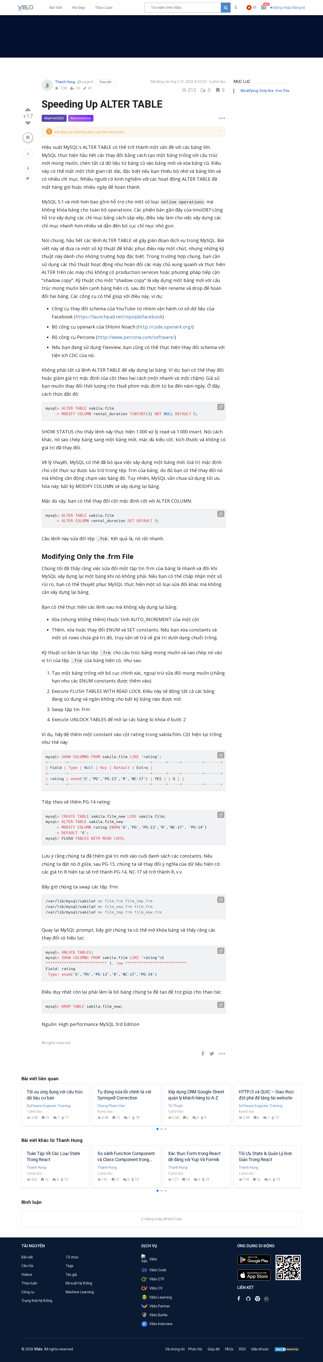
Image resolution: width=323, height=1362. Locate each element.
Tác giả (71, 1275)
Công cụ (27, 1292)
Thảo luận (29, 1283)
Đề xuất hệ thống (79, 1283)
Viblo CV (156, 1288)
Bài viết (27, 1257)
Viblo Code (157, 1270)
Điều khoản (260, 1349)
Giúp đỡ (214, 1349)
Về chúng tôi (175, 1349)
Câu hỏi (27, 1266)
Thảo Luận (104, 8)
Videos (26, 1275)
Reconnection (81, 118)
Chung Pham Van (111, 1106)
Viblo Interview (161, 1324)
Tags (69, 1266)
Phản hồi (195, 1349)
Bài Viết (55, 8)
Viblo (153, 1259)
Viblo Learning (160, 1297)
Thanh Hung (65, 82)
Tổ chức (72, 1257)
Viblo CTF (156, 1279)
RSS (242, 1349)
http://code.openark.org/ (165, 327)
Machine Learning (80, 1292)
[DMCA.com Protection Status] (287, 1349)
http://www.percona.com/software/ (136, 337)
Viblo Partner (159, 1306)
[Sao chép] (220, 407)
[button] (251, 8)
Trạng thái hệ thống (36, 1301)
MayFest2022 (54, 118)
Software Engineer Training (48, 1106)
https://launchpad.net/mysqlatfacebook (119, 317)
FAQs (229, 1349)
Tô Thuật (175, 1106)
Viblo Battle (158, 1315)
